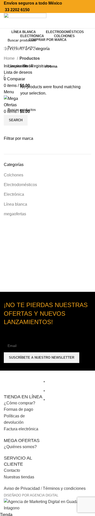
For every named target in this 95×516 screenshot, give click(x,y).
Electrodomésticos (20, 185)
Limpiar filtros (20, 66)
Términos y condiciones (64, 488)
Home (10, 58)
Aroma (51, 66)
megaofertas (15, 214)
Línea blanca (15, 204)
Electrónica (14, 194)
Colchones (13, 175)
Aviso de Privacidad (22, 488)
